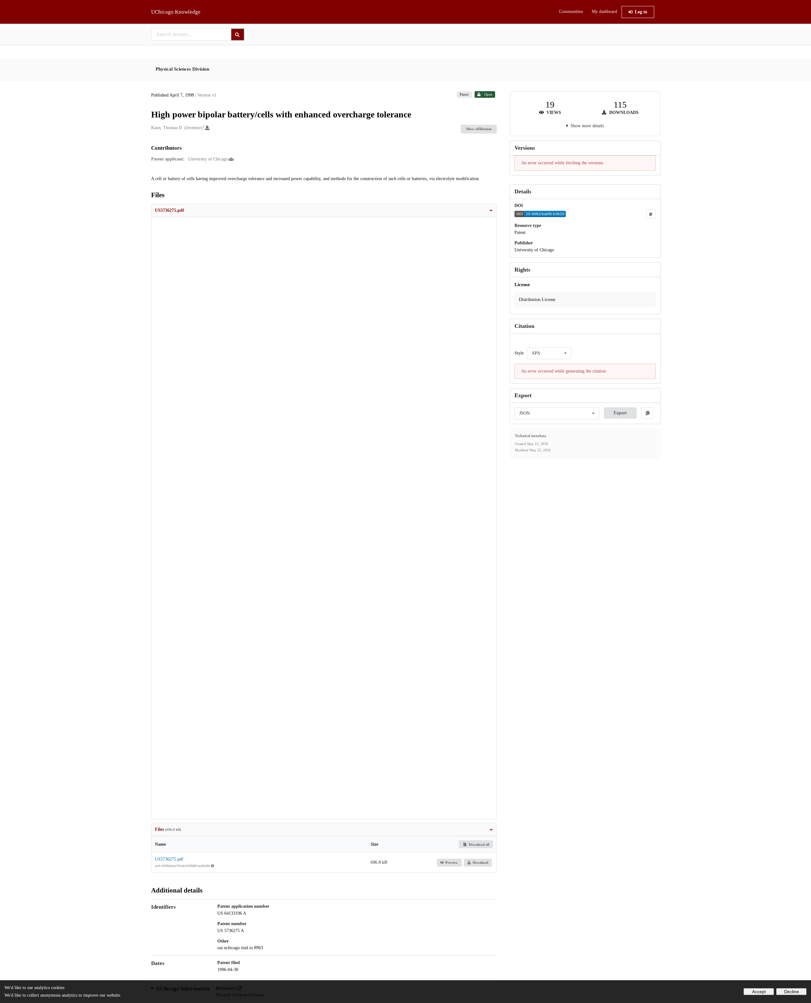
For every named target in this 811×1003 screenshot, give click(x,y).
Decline (791, 991)
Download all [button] (478, 844)
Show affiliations (479, 129)
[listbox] (549, 353)
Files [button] (168, 829)
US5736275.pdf (169, 859)
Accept (759, 991)
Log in (641, 11)
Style (519, 353)
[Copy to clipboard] (650, 214)
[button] (324, 210)
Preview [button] (451, 862)
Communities (571, 11)
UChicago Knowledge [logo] (176, 12)
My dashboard (604, 11)
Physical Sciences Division (182, 69)
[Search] (237, 34)
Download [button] (480, 862)
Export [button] (620, 413)
